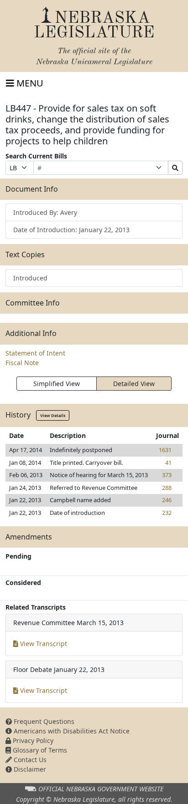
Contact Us (29, 759)
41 (168, 462)
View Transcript (42, 643)
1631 (165, 450)
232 (167, 513)
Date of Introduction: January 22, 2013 (71, 229)
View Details (52, 415)
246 (167, 500)
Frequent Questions (43, 721)
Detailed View (134, 383)
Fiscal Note (22, 362)
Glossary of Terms (39, 750)
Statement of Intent (35, 353)
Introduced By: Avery (45, 212)
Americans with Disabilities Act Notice (71, 731)
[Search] (175, 168)
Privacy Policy (32, 740)
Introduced (30, 278)
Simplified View (56, 383)
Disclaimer (29, 769)
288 (167, 487)
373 (167, 475)
